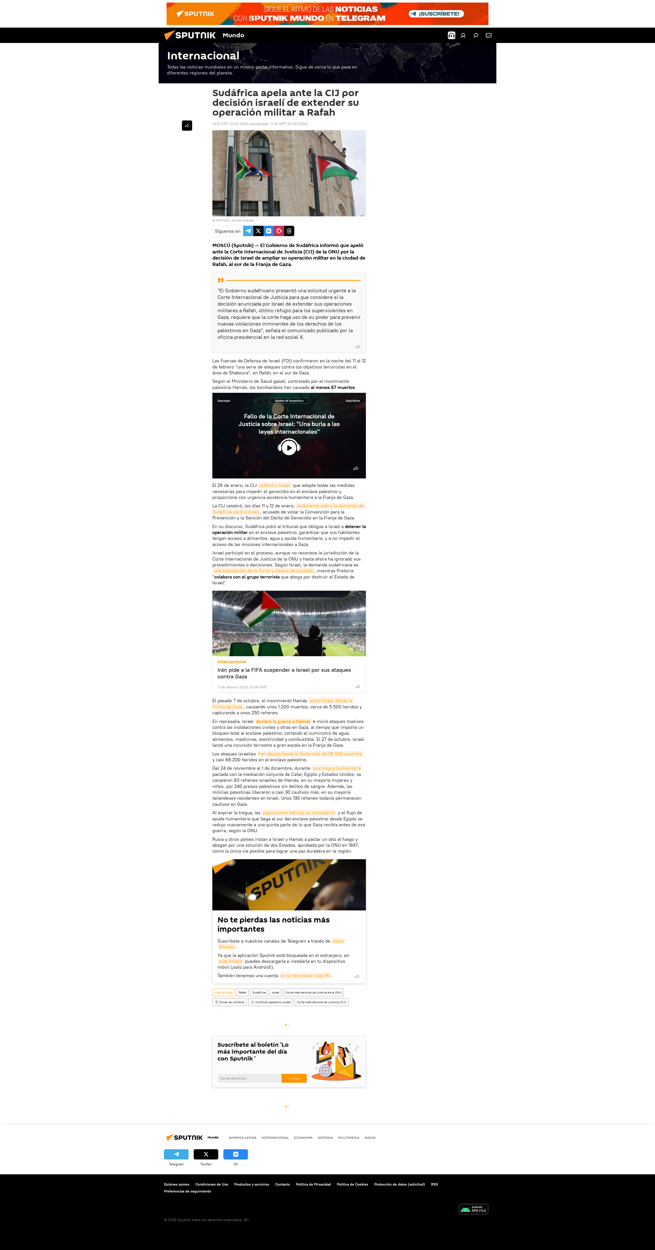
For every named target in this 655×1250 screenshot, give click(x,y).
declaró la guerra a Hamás (283, 721)
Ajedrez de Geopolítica (289, 401)
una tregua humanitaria (337, 768)
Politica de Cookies (352, 1184)
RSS (434, 1184)
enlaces (227, 947)
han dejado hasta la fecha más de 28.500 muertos (310, 754)
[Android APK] (473, 1209)
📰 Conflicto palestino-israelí (271, 1002)
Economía (303, 1137)
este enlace (231, 961)
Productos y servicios (251, 1184)
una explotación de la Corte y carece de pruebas (263, 571)
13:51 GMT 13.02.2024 (230, 123)
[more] (358, 347)
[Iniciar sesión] (463, 35)
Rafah (242, 992)
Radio (370, 1137)
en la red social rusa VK (305, 975)
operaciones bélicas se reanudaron (299, 813)
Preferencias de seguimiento (187, 1191)
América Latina (242, 1137)
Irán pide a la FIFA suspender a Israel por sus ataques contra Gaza (284, 673)
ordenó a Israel (274, 485)
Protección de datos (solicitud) (399, 1184)
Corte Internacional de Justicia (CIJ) (321, 1002)
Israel (275, 992)
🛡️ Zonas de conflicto (230, 1002)
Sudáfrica (259, 992)
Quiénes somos (176, 1184)
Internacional (231, 662)
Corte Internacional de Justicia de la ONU (313, 992)
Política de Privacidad (313, 1184)
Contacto (282, 1184)
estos (338, 941)
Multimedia (348, 1137)
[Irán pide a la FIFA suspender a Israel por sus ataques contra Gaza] (289, 623)
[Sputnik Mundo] (192, 41)
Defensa (325, 1137)
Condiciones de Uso (211, 1184)
